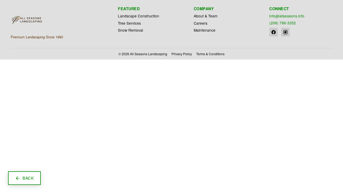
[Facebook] (273, 32)
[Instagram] (285, 32)
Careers (200, 23)
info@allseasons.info (286, 15)
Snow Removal (130, 30)
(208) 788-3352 (282, 22)
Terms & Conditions (210, 53)
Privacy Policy (182, 53)
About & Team (205, 15)
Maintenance (204, 30)
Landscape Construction (138, 15)
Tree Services (129, 23)
